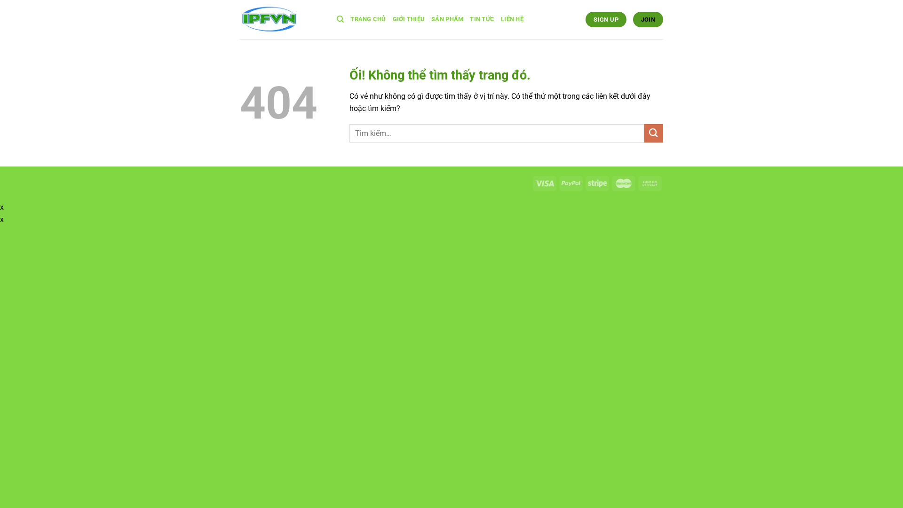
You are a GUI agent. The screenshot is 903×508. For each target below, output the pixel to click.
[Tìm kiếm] (340, 19)
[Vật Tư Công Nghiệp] (281, 19)
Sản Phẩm (447, 19)
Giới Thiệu (409, 19)
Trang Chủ (368, 19)
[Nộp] (653, 133)
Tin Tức (482, 19)
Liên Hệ (512, 19)
